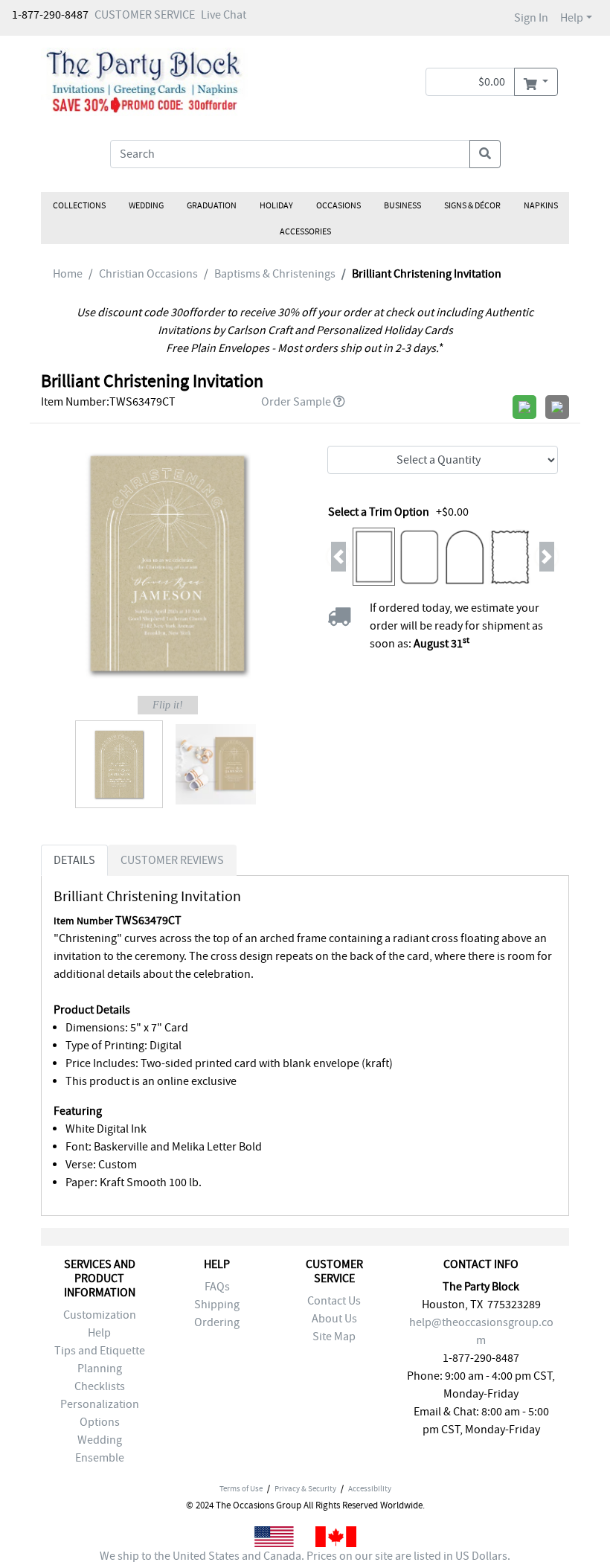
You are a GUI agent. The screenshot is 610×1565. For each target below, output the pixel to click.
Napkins (541, 205)
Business (402, 205)
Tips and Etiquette (99, 1350)
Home (68, 273)
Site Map (334, 1336)
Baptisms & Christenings (275, 273)
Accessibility (369, 1488)
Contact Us (334, 1300)
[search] (485, 154)
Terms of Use (241, 1488)
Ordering (217, 1322)
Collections (79, 205)
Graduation (212, 205)
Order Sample (296, 401)
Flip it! (167, 705)
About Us (334, 1318)
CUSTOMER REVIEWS (172, 860)
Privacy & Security (305, 1488)
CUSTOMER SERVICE (144, 14)
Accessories (305, 231)
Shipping (217, 1304)
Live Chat (223, 14)
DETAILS (74, 860)
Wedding (146, 205)
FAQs (217, 1286)
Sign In (531, 17)
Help (571, 17)
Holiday (276, 205)
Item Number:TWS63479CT (108, 401)
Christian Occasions (148, 273)
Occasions (338, 205)
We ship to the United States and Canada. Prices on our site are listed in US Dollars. (305, 1556)
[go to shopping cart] (536, 82)
